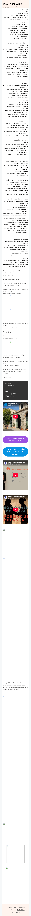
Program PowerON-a (20, 239)
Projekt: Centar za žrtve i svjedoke (15, 218)
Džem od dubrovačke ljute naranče (15, 79)
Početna (25, 9)
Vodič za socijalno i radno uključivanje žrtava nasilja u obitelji (17, 256)
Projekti (25, 22)
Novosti (7, 378)
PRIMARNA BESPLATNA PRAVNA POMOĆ (15, 264)
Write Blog (21, 910)
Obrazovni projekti (21, 112)
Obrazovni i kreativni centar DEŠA (16, 18)
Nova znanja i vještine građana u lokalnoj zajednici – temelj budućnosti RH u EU (16, 138)
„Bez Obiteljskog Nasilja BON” (17, 222)
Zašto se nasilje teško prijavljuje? (16, 228)
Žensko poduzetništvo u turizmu (16, 110)
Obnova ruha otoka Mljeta (18, 104)
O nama (25, 11)
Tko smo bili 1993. (22, 13)
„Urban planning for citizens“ (17, 64)
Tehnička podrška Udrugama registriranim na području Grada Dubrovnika (16, 201)
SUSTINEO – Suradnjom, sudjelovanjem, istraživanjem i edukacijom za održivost (17, 28)
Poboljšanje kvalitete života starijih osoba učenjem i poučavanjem (18, 157)
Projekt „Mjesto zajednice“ (18, 41)
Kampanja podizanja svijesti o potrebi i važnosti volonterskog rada (16, 191)
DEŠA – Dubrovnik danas (19, 16)
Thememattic (15, 912)
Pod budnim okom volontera (18, 117)
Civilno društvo (22, 169)
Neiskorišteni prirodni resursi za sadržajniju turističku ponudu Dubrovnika (16, 68)
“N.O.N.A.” (25, 129)
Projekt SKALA (23, 47)
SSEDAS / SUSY (23, 62)
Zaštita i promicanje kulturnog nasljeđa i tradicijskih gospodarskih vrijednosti (17, 92)
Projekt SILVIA (23, 56)
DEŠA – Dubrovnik (12, 4)
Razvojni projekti (22, 24)
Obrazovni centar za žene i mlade (16, 148)
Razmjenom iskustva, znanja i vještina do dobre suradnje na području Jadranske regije (17, 180)
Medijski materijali (15, 266)
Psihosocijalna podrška (19, 220)
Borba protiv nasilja (20, 207)
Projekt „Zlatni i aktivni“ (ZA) (18, 115)
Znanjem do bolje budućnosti (17, 72)
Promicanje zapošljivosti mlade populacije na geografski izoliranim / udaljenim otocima (16, 125)
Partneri (12, 20)
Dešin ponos (24, 205)
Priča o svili (23, 102)
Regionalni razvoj (21, 172)
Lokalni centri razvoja (20, 96)
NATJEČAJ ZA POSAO (21, 20)
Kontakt (25, 266)
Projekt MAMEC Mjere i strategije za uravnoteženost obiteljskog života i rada (15, 51)
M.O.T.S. (26, 142)
